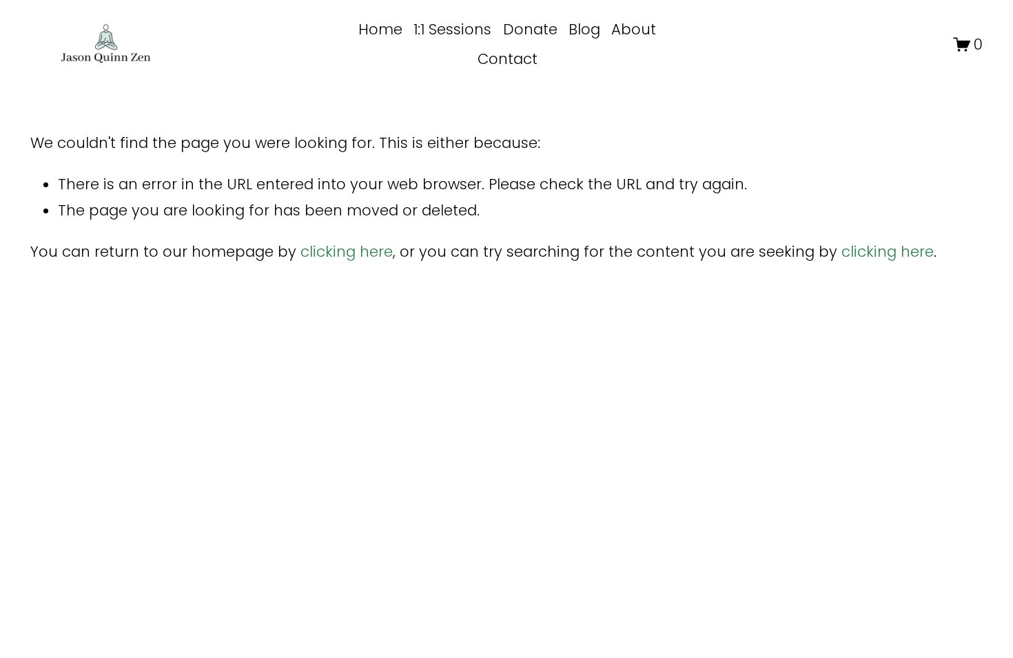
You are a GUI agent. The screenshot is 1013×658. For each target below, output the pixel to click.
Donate (530, 29)
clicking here (346, 252)
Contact (508, 59)
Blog (584, 29)
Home (380, 29)
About (633, 29)
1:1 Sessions (452, 29)
